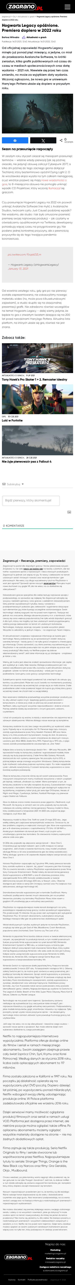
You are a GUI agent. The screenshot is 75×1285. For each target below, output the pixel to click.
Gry (14, 16)
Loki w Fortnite (12, 420)
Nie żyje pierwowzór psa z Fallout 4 (26, 461)
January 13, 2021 (18, 268)
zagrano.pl (6, 16)
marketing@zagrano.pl (55, 1253)
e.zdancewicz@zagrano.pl (55, 1270)
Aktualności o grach (26, 16)
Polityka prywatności (37, 1279)
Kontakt (21, 1279)
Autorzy (12, 1279)
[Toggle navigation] (67, 7)
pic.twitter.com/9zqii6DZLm (24, 254)
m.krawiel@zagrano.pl (55, 1262)
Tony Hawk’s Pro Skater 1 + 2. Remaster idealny (34, 379)
